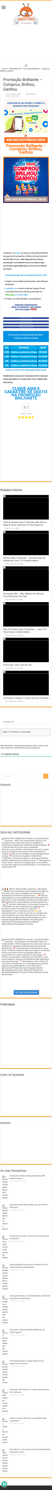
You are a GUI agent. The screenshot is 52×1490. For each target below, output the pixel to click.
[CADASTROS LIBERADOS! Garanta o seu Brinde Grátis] (26, 861)
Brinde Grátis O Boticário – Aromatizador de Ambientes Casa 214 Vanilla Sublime (24, 559)
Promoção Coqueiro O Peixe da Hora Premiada (26, 698)
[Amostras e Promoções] (26, 13)
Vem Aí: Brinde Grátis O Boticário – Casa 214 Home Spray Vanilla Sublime (25, 630)
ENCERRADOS (15, 69)
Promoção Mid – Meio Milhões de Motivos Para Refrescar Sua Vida (23, 595)
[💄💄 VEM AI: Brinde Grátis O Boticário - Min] (26, 912)
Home (4, 69)
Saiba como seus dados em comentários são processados (24, 746)
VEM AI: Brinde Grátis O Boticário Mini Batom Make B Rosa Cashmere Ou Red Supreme (25, 523)
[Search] (45, 776)
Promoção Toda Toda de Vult (17, 665)
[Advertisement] (26, 41)
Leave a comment (13, 96)
